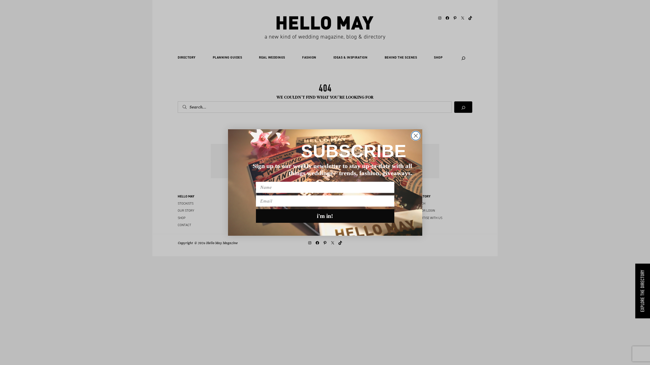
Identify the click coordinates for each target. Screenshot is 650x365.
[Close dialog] (415, 135)
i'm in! (325, 216)
